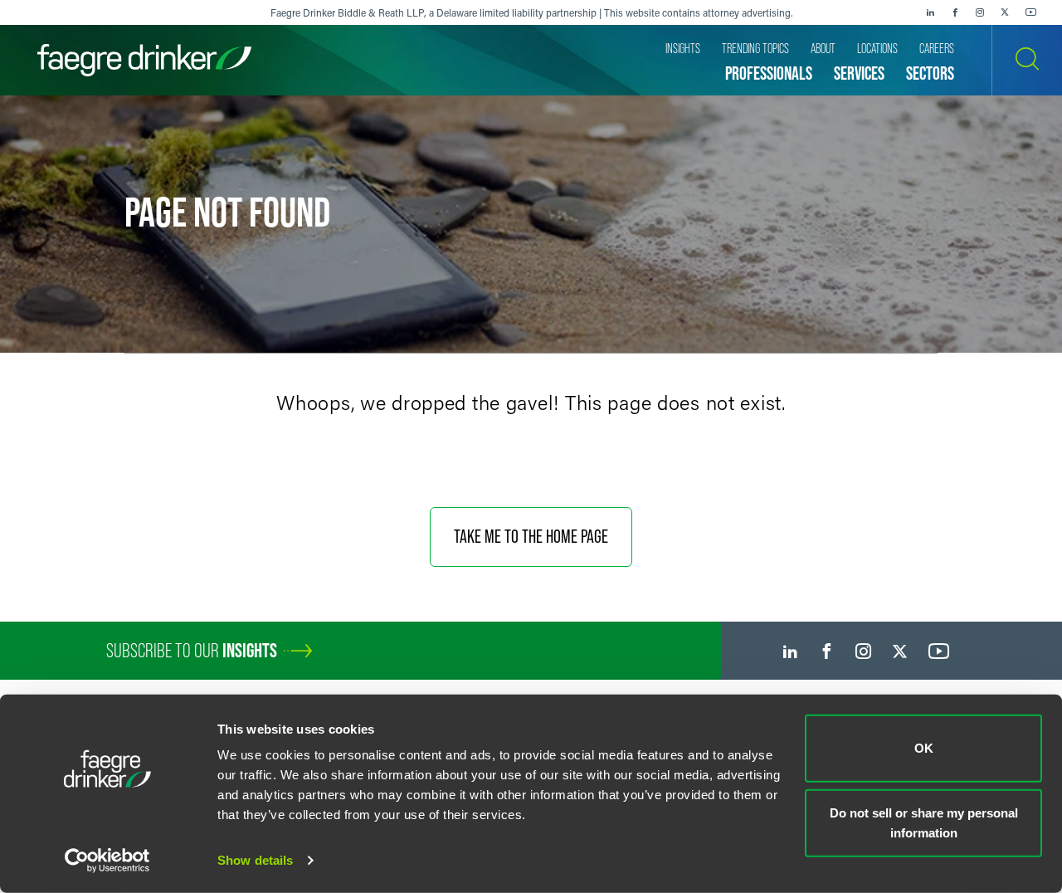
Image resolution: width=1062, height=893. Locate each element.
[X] (1005, 12)
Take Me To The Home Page (531, 536)
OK (923, 748)
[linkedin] (930, 12)
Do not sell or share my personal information (924, 822)
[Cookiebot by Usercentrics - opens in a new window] (107, 860)
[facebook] (955, 12)
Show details (255, 860)
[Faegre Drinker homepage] (144, 60)
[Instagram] (980, 12)
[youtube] (1031, 12)
